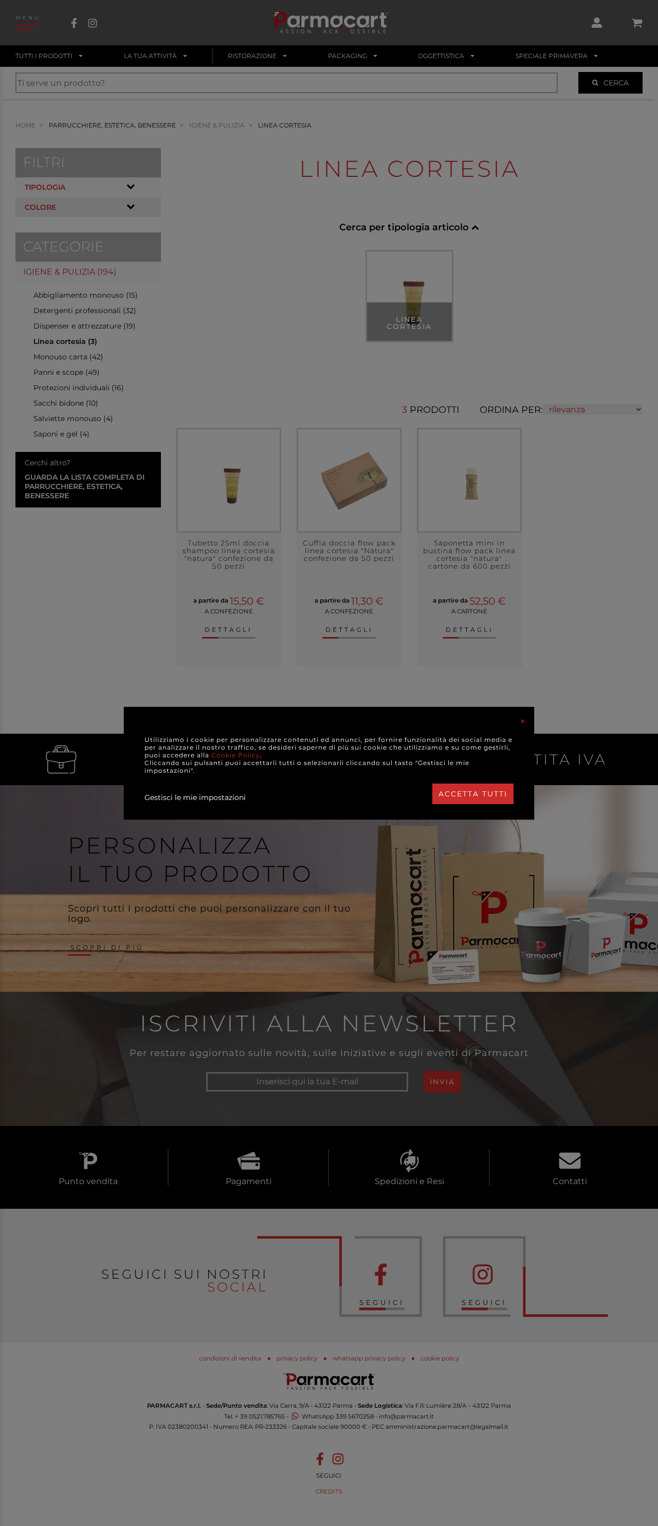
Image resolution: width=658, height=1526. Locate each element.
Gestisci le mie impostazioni (195, 797)
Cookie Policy (235, 755)
